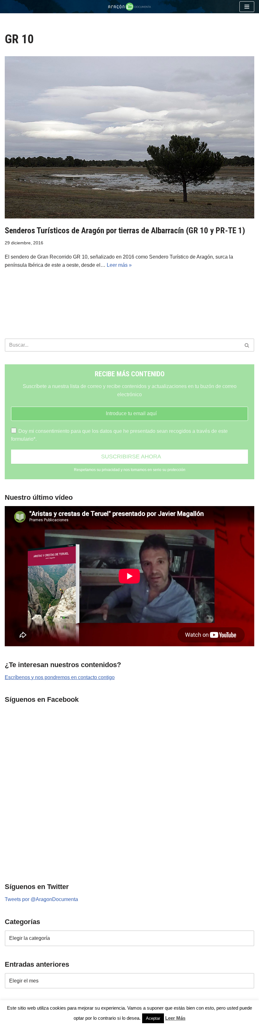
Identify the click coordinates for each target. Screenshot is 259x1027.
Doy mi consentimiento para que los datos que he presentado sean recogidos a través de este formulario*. (119, 435)
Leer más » (119, 265)
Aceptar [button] (153, 1018)
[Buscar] (247, 345)
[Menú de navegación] (246, 6)
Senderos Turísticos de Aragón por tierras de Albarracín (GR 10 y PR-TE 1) (125, 230)
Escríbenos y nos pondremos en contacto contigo (60, 677)
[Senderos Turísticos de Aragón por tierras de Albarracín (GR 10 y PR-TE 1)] (129, 137)
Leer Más (175, 1018)
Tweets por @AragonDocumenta (41, 899)
